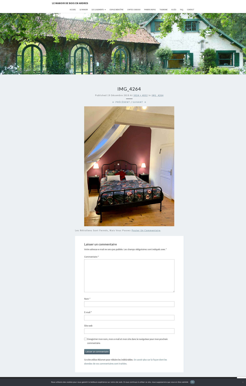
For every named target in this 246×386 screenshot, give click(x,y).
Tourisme (163, 9)
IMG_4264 (157, 95)
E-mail (88, 312)
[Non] (243, 382)
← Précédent (121, 102)
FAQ (181, 9)
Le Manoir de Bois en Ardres (70, 3)
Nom (87, 298)
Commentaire (91, 256)
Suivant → (139, 102)
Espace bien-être (116, 9)
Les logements (98, 9)
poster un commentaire (146, 230)
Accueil (73, 9)
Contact (190, 9)
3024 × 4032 (141, 95)
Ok (192, 382)
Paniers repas (150, 9)
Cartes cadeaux (133, 9)
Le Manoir (84, 9)
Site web (88, 325)
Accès (173, 9)
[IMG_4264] (129, 167)
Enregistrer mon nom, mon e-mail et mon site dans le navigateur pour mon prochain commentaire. (127, 341)
